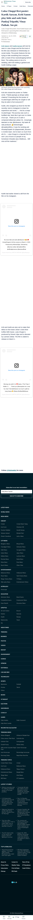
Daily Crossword (21, 720)
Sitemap (3, 871)
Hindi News (20, 775)
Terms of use (25, 862)
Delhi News (4, 550)
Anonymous (6, 41)
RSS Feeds (14, 871)
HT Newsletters (26, 865)
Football (19, 684)
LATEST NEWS (5, 507)
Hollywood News (21, 573)
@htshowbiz (12, 470)
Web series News (5, 582)
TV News (19, 579)
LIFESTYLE (4, 607)
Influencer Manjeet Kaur (23, 735)
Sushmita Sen (20, 738)
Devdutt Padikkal (5, 530)
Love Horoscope (5, 752)
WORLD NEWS (5, 512)
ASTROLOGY (4, 586)
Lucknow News (21, 556)
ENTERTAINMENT (6, 569)
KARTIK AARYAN (16, 252)
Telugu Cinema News (6, 579)
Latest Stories (6, 784)
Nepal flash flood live (22, 755)
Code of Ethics (26, 868)
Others (3, 690)
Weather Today (16, 865)
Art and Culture (5, 610)
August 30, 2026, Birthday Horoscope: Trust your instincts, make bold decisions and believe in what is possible (23, 836)
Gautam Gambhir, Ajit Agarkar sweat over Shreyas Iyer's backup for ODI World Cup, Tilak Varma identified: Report (23, 813)
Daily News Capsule (7, 491)
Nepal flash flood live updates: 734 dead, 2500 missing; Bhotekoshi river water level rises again (8, 852)
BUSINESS (4, 636)
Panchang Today (5, 755)
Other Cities (20, 565)
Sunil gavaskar (20, 741)
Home (3, 6)
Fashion (3, 614)
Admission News (5, 597)
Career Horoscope (21, 747)
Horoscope (4, 589)
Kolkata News (4, 556)
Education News (21, 603)
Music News (4, 576)
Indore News (4, 553)
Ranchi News (4, 565)
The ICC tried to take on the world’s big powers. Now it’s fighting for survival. (7, 835)
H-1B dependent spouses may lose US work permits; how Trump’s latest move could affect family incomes (8, 802)
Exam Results (4, 603)
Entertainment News (6, 772)
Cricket (15, 6)
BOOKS (3, 695)
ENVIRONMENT (5, 654)
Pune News (20, 562)
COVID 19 (4, 712)
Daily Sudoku (4, 720)
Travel (18, 620)
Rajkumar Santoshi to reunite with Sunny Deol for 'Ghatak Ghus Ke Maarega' (8, 811)
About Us (3, 862)
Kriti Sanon (5, 46)
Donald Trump (5, 744)
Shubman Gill (20, 527)
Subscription (4, 868)
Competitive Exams (6, 600)
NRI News (3, 778)
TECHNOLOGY (5, 676)
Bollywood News (5, 573)
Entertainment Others (22, 582)
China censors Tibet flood (8, 738)
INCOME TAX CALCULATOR (8, 728)
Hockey (3, 687)
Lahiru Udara (20, 536)
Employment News (22, 600)
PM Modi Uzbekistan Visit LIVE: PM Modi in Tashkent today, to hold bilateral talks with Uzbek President (23, 852)
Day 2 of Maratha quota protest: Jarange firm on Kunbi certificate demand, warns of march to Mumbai (23, 802)
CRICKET (3, 521)
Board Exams (20, 597)
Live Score (3, 527)
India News (23, 6)
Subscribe (28, 2)
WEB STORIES (5, 627)
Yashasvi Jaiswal (5, 533)
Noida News (20, 559)
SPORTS (3, 681)
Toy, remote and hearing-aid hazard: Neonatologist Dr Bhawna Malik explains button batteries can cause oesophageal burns (23, 825)
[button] (2, 2)
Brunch (19, 610)
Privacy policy (5, 865)
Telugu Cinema (20, 769)
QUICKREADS (5, 708)
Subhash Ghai (4, 741)
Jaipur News (20, 553)
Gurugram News (21, 550)
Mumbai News (5, 559)
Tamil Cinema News (22, 576)
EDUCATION (4, 594)
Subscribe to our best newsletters (16, 487)
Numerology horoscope (23, 752)
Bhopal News (20, 544)
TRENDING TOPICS (6, 760)
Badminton (4, 684)
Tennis (18, 687)
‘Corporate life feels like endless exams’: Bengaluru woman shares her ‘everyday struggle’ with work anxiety (23, 791)
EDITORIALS (4, 667)
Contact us (15, 862)
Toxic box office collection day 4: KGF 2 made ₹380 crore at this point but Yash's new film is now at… (8, 823)
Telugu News (4, 775)
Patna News (4, 562)
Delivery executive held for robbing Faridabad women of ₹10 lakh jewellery (8, 789)
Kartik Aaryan (18, 46)
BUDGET (3, 650)
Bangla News (20, 772)
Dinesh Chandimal (6, 536)
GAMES (3, 717)
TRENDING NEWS (6, 732)
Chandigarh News (5, 547)
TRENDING (4, 632)
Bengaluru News (5, 544)
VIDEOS (3, 645)
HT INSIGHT (4, 699)
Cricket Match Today (22, 524)
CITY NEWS (4, 540)
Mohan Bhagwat (5, 735)
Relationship (4, 620)
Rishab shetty (20, 744)
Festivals (19, 614)
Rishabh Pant (20, 533)
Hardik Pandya (20, 530)
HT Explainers (20, 778)
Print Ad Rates (15, 868)
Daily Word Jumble (6, 723)
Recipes (19, 617)
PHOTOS (3, 641)
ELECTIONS (4, 704)
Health (2, 617)
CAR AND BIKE (5, 672)
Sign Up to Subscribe (16, 496)
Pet (2, 623)
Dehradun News (21, 547)
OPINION (3, 663)
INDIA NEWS (4, 516)
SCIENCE (3, 659)
